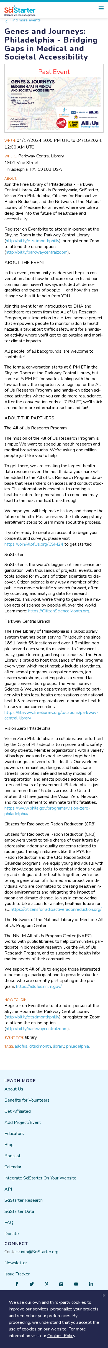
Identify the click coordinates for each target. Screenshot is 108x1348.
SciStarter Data (19, 1211)
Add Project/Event (22, 1122)
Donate (11, 1234)
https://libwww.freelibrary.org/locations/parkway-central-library (51, 715)
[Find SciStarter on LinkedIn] (91, 1284)
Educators (14, 1134)
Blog (9, 1145)
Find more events (25, 20)
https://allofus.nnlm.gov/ (39, 986)
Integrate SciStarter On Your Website (40, 1178)
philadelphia (77, 1046)
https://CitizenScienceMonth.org (58, 611)
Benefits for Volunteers (27, 1100)
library (58, 1046)
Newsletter (15, 1263)
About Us (13, 1089)
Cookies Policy (61, 1336)
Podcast (12, 1156)
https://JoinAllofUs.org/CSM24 (33, 544)
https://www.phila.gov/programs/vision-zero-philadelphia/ (47, 811)
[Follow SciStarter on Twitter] (32, 1284)
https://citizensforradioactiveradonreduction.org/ (56, 909)
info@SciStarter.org (39, 1252)
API (8, 1189)
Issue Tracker (17, 1274)
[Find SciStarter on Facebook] (17, 1284)
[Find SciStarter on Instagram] (61, 1284)
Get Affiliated (17, 1111)
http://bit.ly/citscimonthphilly (32, 241)
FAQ (8, 1223)
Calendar (12, 1167)
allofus (21, 1046)
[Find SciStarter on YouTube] (76, 1284)
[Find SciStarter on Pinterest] (46, 1284)
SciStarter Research (23, 1200)
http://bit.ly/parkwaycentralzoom (37, 252)
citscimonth (40, 1046)
